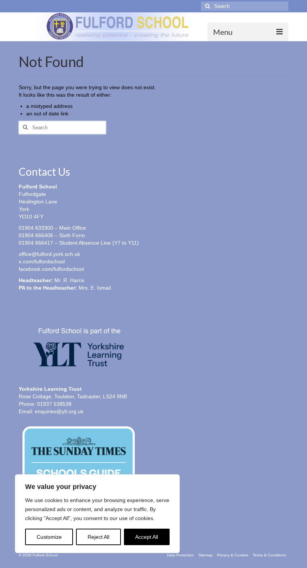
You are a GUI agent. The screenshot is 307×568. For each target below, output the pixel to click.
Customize (49, 537)
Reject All (98, 537)
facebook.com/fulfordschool (51, 269)
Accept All (146, 537)
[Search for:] (244, 6)
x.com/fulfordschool (42, 262)
